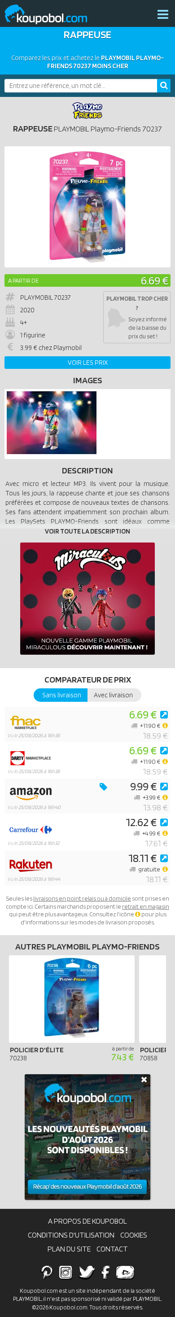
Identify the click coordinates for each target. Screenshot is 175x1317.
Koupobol (51, 14)
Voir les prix (88, 363)
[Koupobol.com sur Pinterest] (46, 1272)
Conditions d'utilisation (71, 1234)
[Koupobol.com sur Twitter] (87, 1272)
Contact (112, 1248)
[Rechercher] (164, 85)
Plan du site (69, 1248)
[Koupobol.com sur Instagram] (66, 1272)
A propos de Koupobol (87, 1220)
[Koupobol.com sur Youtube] (125, 1272)
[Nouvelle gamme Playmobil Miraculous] (87, 599)
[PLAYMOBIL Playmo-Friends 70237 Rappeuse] (51, 452)
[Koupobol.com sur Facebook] (105, 1272)
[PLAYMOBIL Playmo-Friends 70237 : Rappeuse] (87, 206)
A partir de (23, 280)
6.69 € (154, 280)
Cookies (133, 1234)
